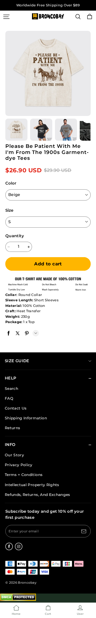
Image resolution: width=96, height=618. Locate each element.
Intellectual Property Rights (32, 485)
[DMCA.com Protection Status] (18, 600)
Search (11, 388)
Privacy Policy (19, 465)
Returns (12, 428)
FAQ (9, 398)
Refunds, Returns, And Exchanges (37, 494)
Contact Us (15, 408)
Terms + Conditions (23, 475)
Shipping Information (26, 418)
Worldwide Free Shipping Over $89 (48, 5)
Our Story (14, 455)
